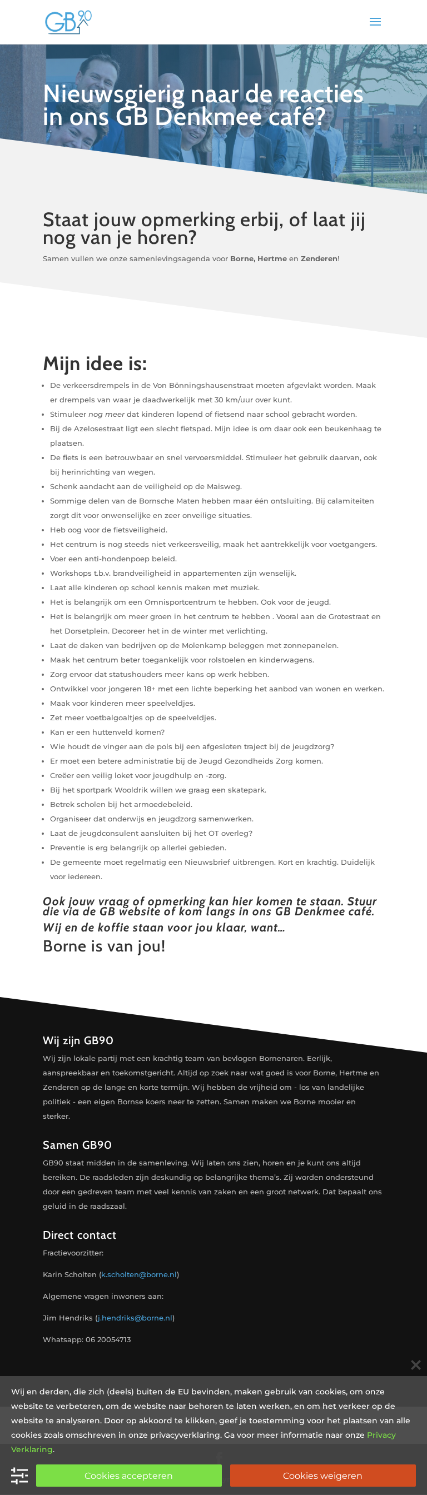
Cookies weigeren (323, 1476)
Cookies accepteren (129, 1476)
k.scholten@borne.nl (139, 1274)
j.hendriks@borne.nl (135, 1317)
